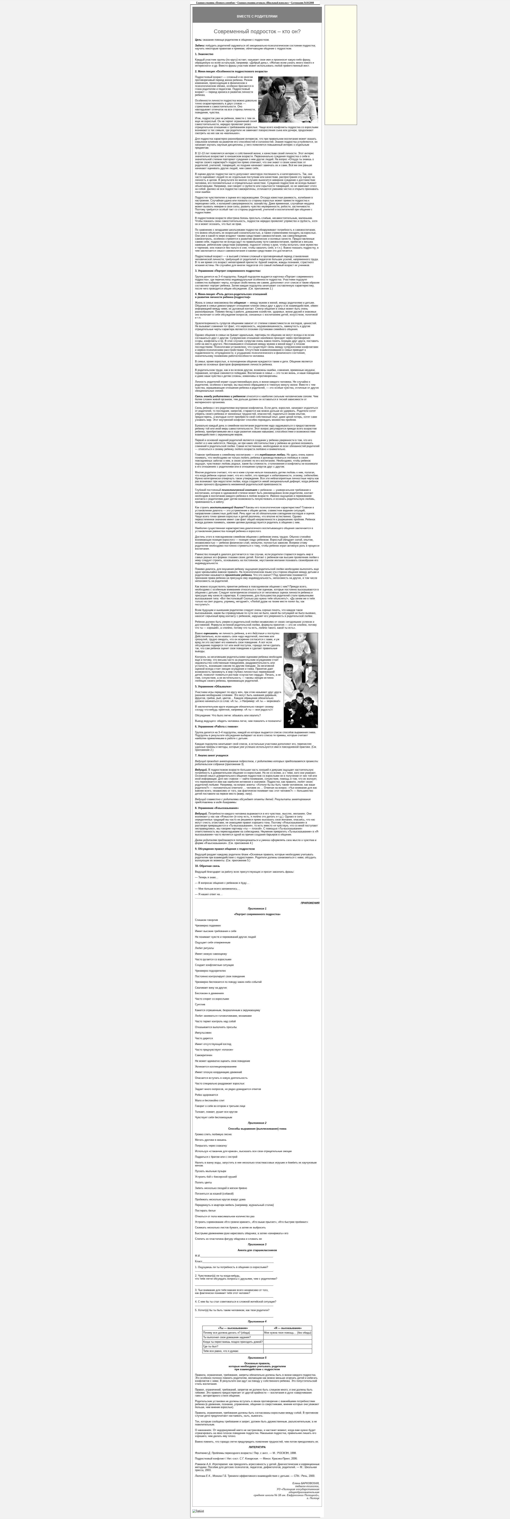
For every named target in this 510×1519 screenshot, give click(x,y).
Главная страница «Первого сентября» (215, 3)
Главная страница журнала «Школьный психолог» (263, 3)
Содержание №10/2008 (302, 3)
